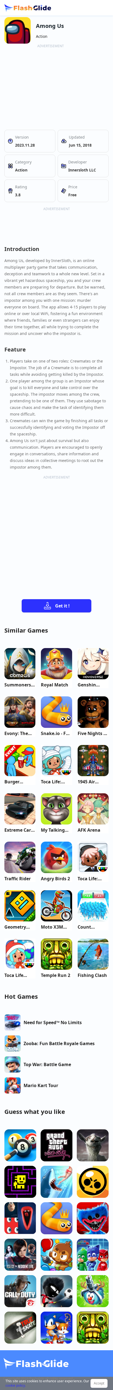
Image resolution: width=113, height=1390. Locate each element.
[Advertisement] (50, 87)
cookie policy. (15, 1385)
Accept (99, 1383)
